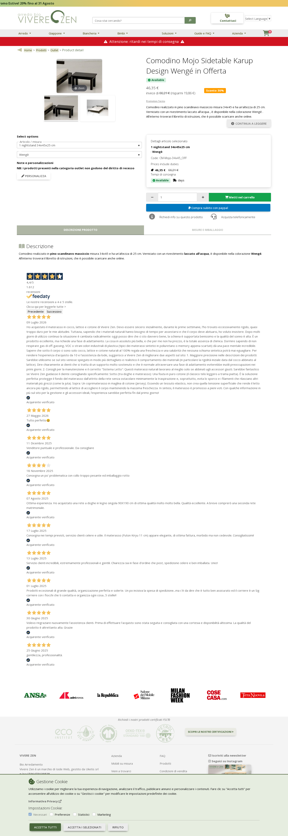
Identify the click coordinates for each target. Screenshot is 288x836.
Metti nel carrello (242, 197)
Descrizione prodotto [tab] (80, 230)
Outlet (54, 50)
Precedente (36, 311)
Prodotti (41, 50)
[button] (190, 20)
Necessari (40, 814)
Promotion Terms (155, 101)
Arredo (23, 33)
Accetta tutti (45, 827)
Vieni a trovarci (121, 771)
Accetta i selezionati (84, 827)
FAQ (162, 756)
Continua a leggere (251, 123)
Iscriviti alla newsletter (228, 755)
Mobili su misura (122, 763)
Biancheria (90, 33)
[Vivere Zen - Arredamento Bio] (47, 16)
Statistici (83, 814)
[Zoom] (79, 75)
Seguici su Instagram (226, 761)
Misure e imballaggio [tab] (207, 230)
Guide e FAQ (203, 33)
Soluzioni (168, 33)
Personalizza (35, 176)
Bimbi (121, 33)
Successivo (54, 311)
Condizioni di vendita (173, 771)
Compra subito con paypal (209, 208)
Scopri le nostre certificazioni (210, 731)
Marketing (104, 814)
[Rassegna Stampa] (35, 695)
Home (28, 50)
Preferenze (62, 814)
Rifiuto (118, 827)
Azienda (238, 33)
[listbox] (79, 145)
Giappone (55, 33)
